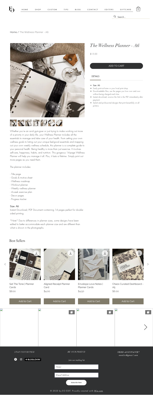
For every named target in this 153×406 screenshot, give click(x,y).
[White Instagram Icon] (21, 359)
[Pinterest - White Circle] (15, 359)
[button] (138, 8)
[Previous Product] (5, 264)
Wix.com (98, 390)
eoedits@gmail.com (128, 355)
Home (13, 32)
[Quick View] (25, 264)
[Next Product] (148, 264)
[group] (76, 276)
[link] (95, 76)
